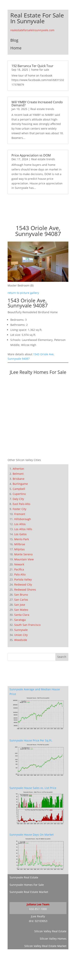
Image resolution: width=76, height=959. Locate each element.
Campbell (19, 489)
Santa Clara (21, 615)
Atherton (18, 468)
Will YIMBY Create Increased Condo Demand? (37, 103)
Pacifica (19, 569)
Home (15, 48)
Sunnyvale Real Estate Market (29, 892)
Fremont (19, 514)
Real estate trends (42, 109)
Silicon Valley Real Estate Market (45, 946)
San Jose (19, 604)
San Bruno (21, 594)
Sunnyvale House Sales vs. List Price (33, 788)
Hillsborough (22, 519)
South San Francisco (27, 625)
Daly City (18, 499)
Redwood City (23, 584)
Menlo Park (21, 539)
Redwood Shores (25, 589)
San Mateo (21, 610)
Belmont (18, 474)
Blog (14, 40)
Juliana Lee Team (38, 904)
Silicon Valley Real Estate (50, 931)
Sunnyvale (21, 630)
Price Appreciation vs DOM (31, 155)
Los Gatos (20, 534)
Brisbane (18, 479)
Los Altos (20, 524)
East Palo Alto (21, 504)
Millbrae (19, 544)
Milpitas (19, 549)
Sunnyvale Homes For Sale (27, 885)
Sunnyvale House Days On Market (32, 834)
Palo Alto (20, 574)
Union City (21, 635)
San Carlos (21, 599)
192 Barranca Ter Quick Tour (32, 66)
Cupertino (19, 494)
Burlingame (20, 484)
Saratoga (20, 620)
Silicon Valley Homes (53, 938)
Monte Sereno (23, 554)
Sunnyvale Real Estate (24, 877)
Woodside (20, 640)
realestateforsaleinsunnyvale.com (32, 30)
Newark (19, 564)
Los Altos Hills (23, 529)
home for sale (40, 69)
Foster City (19, 509)
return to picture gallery (23, 293)
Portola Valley (23, 579)
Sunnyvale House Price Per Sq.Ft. (31, 740)
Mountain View (24, 559)
